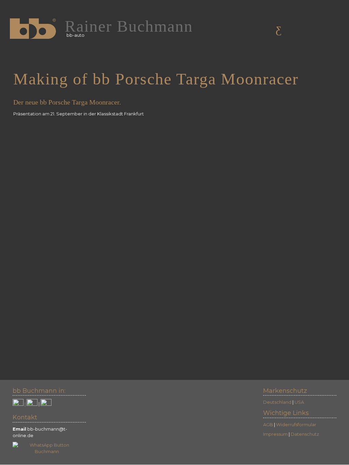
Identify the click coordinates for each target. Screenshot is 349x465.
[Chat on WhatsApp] (47, 447)
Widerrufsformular (296, 424)
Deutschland (277, 402)
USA (299, 402)
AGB (268, 424)
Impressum (275, 434)
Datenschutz (305, 434)
